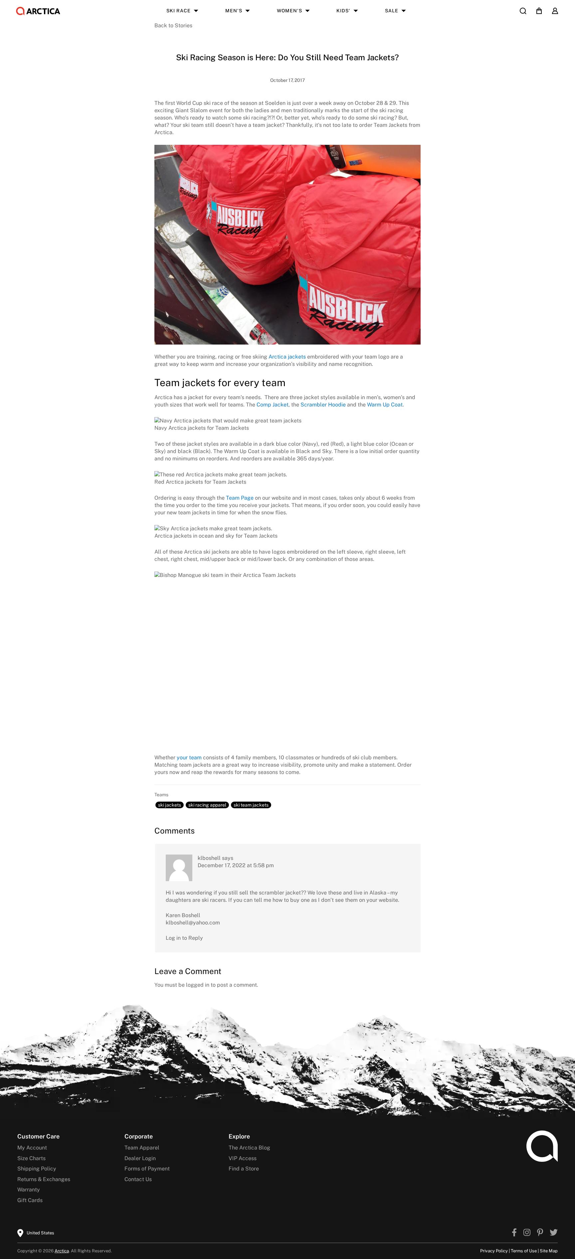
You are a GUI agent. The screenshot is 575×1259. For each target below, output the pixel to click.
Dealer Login (140, 1158)
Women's (289, 10)
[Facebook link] (514, 1233)
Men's (233, 10)
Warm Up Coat (385, 404)
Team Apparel (141, 1147)
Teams (161, 794)
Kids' (343, 10)
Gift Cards (30, 1200)
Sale (391, 10)
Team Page (240, 498)
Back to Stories (173, 25)
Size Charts (31, 1158)
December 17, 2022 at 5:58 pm (236, 865)
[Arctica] (38, 11)
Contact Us (138, 1179)
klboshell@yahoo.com (193, 922)
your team (189, 757)
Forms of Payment (147, 1168)
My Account (32, 1147)
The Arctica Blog (249, 1147)
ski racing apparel (207, 805)
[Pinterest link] (540, 1233)
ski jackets (169, 805)
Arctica (62, 1250)
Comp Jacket (272, 404)
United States (40, 1232)
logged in (197, 985)
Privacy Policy (494, 1250)
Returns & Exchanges (43, 1179)
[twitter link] (554, 1233)
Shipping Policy (36, 1168)
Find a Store (244, 1168)
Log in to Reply (184, 938)
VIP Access (243, 1158)
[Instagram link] (526, 1233)
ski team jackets (251, 805)
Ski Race (178, 10)
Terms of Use (524, 1250)
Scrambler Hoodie (323, 404)
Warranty (28, 1189)
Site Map (549, 1250)
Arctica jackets (287, 357)
